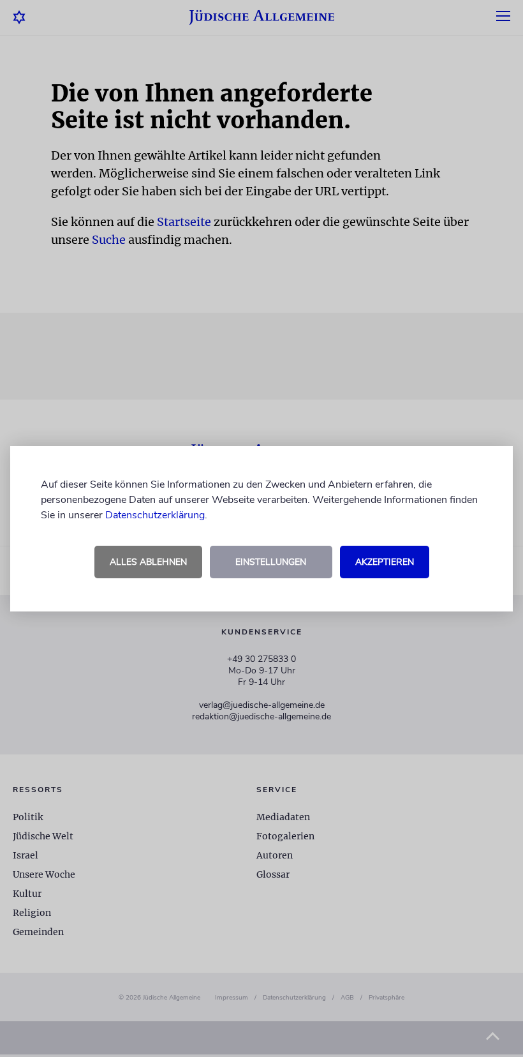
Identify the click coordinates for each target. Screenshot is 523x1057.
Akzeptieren (384, 562)
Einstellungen (270, 562)
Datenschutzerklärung (155, 515)
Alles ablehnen (148, 562)
